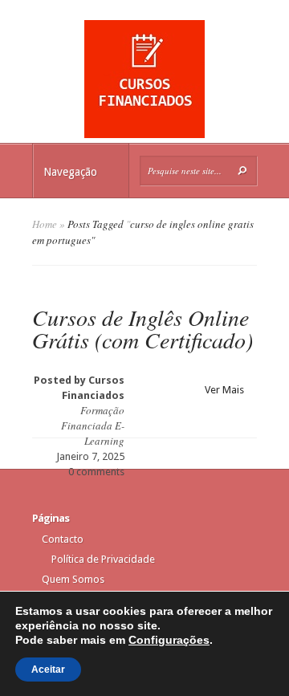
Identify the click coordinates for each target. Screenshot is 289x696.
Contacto (62, 539)
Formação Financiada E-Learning (92, 425)
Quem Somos (73, 579)
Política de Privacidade (103, 559)
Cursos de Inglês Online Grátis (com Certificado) (142, 328)
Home (44, 224)
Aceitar (48, 669)
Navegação (70, 171)
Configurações (169, 639)
